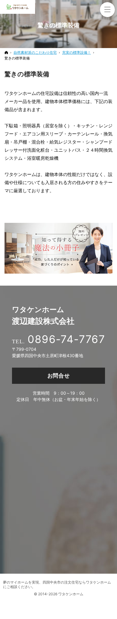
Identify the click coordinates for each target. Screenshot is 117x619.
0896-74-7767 (66, 339)
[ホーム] (6, 52)
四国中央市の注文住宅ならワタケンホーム (77, 582)
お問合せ (58, 375)
